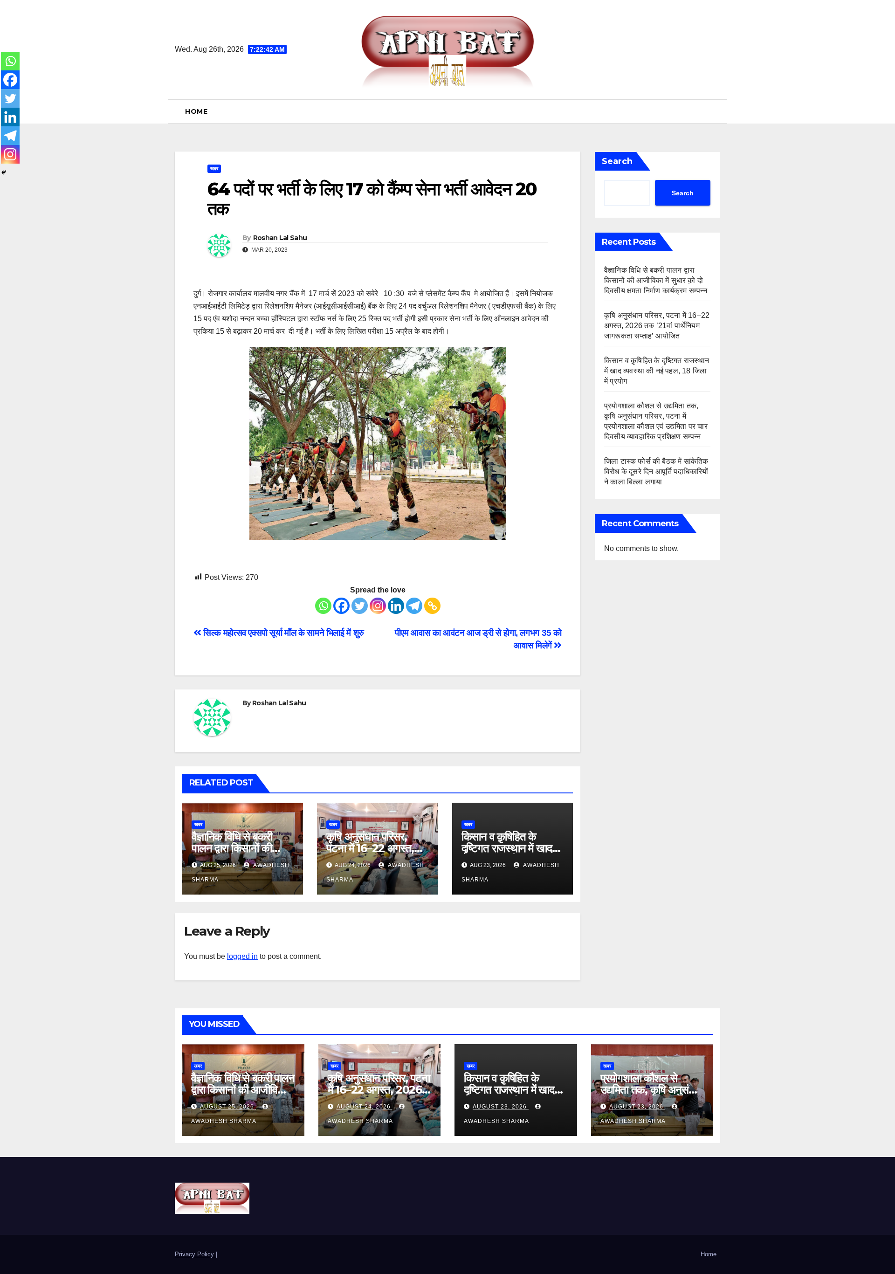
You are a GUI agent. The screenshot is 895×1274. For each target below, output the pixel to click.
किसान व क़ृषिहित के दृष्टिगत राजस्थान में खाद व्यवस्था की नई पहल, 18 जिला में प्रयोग (656, 371)
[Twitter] (359, 606)
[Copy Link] (432, 606)
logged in (242, 956)
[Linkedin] (396, 606)
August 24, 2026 (364, 1106)
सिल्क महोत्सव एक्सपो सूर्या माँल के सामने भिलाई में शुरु (282, 633)
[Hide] (3, 172)
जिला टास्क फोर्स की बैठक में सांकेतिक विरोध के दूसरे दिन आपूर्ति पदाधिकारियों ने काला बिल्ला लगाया (656, 471)
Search (617, 161)
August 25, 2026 (228, 1106)
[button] (716, 111)
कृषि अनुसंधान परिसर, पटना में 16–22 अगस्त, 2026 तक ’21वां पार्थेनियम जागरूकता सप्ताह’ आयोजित (656, 325)
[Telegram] (414, 606)
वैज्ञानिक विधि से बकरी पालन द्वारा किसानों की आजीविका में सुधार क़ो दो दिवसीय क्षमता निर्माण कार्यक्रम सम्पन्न (656, 280)
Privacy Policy (195, 1254)
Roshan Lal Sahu (280, 238)
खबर (214, 168)
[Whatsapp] (323, 606)
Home (196, 111)
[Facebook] (341, 606)
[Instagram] (378, 606)
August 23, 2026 (501, 1106)
